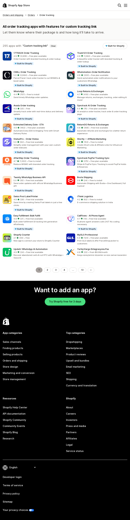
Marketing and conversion (19, 373)
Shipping (71, 379)
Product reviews (76, 354)
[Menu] (125, 5)
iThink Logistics (85, 196)
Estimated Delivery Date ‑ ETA (29, 124)
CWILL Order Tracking (25, 72)
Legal (69, 444)
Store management (14, 379)
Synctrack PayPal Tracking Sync (93, 158)
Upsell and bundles (77, 360)
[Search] (119, 5)
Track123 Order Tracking (89, 53)
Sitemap (8, 501)
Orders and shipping (15, 360)
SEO (68, 373)
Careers (71, 413)
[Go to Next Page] (91, 270)
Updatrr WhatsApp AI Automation (31, 249)
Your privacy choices (15, 510)
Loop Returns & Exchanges (90, 91)
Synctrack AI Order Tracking (91, 105)
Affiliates (71, 438)
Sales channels (12, 341)
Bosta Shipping (84, 177)
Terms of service (13, 485)
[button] (33, 58)
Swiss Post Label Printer (26, 196)
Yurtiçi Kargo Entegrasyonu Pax (93, 249)
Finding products (13, 348)
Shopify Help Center (15, 407)
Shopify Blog (10, 432)
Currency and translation (81, 385)
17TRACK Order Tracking (26, 53)
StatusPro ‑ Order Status (26, 139)
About (69, 407)
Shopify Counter (22, 234)
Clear (53, 46)
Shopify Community (14, 419)
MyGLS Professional (87, 234)
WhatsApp (19, 91)
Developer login (12, 477)
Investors (71, 419)
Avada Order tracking (24, 105)
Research (8, 438)
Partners (71, 432)
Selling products (13, 354)
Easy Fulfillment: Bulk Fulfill (27, 215)
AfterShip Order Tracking (26, 158)
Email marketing (75, 366)
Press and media (76, 426)
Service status (75, 451)
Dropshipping (74, 341)
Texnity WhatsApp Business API (30, 177)
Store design (10, 366)
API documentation (14, 413)
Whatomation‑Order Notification (93, 72)
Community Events (14, 426)
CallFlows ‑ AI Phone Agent (90, 215)
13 (82, 270)
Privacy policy (11, 493)
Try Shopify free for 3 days (65, 301)
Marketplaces (74, 348)
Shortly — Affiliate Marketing (91, 139)
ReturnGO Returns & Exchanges (93, 124)
